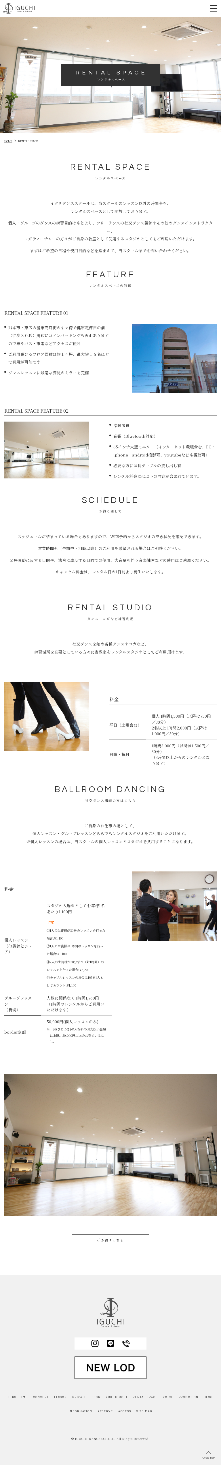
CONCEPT (41, 1397)
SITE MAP (144, 1411)
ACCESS (124, 1411)
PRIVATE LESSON (86, 1397)
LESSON (60, 1397)
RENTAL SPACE (145, 1397)
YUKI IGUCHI (116, 1397)
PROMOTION (189, 1397)
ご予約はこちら (110, 1240)
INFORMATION (80, 1411)
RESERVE (105, 1411)
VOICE (168, 1397)
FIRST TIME (18, 1397)
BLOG (208, 1397)
